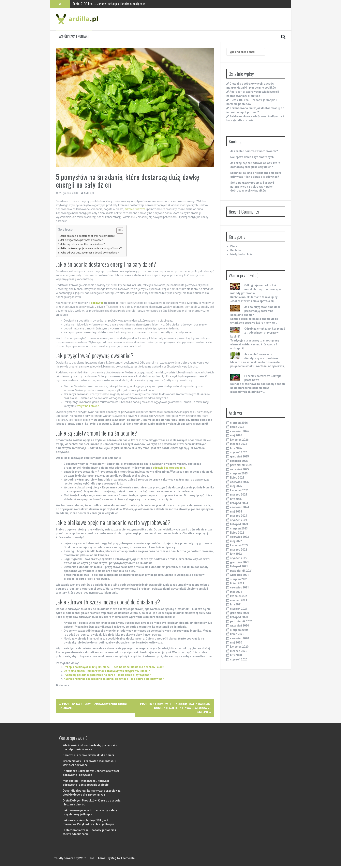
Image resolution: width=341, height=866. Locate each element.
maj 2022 (236, 541)
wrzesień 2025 (239, 469)
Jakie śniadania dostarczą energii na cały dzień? (87, 235)
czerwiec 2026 (239, 431)
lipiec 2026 (237, 426)
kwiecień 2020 (239, 646)
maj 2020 (236, 642)
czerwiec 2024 (239, 507)
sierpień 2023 (239, 528)
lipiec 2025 (237, 477)
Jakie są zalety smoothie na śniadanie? (82, 244)
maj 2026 (236, 435)
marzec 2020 (238, 651)
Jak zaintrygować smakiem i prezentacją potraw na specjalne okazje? (255, 310)
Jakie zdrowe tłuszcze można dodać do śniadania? (89, 252)
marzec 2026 (238, 443)
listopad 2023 (239, 524)
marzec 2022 (238, 549)
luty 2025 (236, 498)
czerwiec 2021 (239, 587)
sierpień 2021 (239, 579)
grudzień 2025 (239, 456)
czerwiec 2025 (239, 482)
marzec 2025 (238, 494)
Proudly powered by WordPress (74, 858)
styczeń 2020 (238, 659)
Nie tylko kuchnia (241, 254)
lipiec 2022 (237, 532)
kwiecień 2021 (239, 596)
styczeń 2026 (238, 452)
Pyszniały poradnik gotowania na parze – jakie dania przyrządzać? (107, 674)
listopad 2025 (239, 460)
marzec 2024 (238, 515)
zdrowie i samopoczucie (169, 467)
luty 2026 (236, 448)
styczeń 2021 (238, 608)
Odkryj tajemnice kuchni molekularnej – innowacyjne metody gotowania (255, 289)
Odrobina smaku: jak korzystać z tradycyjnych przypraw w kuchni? (107, 670)
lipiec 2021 (237, 583)
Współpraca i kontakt (74, 36)
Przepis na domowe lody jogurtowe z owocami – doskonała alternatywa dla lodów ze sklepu (175, 708)
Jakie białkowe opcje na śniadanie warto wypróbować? (91, 248)
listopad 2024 (239, 503)
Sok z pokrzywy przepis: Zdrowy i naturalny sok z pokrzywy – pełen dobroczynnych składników (252, 186)
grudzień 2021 (239, 562)
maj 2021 (236, 591)
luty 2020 (236, 655)
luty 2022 (236, 553)
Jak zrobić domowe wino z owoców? (254, 151)
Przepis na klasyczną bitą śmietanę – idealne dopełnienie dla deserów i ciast (114, 667)
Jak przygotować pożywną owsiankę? (81, 239)
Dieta (233, 246)
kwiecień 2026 (239, 439)
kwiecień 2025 (239, 490)
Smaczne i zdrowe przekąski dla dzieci (88, 755)
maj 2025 (236, 486)
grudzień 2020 (239, 612)
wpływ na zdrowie (88, 406)
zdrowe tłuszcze (135, 209)
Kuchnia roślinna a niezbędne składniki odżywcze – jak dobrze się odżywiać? (114, 678)
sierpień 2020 (239, 629)
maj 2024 (236, 511)
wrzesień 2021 (239, 574)
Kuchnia (64, 685)
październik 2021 (241, 570)
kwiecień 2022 (239, 545)
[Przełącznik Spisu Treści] (117, 230)
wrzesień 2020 (239, 625)
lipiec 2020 (237, 634)
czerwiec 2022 (239, 536)
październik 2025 (241, 465)
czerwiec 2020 (239, 638)
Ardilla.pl (89, 193)
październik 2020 (241, 621)
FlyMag (111, 858)
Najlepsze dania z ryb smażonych (252, 157)
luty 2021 (236, 604)
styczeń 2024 (238, 520)
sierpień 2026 (239, 422)
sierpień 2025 (239, 473)
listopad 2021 (239, 566)
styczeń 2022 (238, 558)
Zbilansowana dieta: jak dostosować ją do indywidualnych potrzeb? (115, 3)
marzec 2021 (238, 600)
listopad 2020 (239, 617)
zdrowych (97, 302)
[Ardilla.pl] (77, 19)
